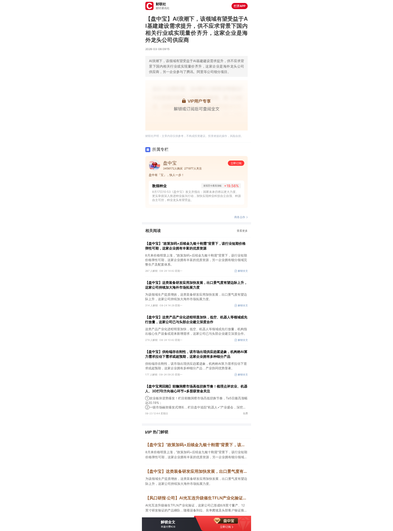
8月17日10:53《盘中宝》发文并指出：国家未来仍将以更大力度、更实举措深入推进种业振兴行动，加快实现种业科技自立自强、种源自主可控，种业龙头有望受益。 (196, 196)
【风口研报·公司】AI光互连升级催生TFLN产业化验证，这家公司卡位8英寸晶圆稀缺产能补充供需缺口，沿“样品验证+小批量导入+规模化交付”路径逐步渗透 (196, 498)
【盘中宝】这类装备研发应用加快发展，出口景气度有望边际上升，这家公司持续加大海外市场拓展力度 (196, 284)
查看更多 (242, 230)
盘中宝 (170, 163)
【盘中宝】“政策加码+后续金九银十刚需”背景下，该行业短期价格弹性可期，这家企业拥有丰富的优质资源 (195, 245)
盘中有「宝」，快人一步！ (166, 175)
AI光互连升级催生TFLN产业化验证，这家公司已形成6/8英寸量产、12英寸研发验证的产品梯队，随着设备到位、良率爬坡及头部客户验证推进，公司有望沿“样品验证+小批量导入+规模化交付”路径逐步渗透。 (195, 508)
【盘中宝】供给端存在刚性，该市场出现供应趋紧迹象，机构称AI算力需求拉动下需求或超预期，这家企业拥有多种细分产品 (196, 354)
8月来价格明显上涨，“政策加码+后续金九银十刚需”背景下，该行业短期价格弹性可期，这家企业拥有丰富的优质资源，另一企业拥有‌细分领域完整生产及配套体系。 (196, 455)
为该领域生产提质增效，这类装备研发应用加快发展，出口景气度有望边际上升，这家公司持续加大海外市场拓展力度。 (196, 481)
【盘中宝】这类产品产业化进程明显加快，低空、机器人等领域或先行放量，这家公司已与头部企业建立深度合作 (196, 319)
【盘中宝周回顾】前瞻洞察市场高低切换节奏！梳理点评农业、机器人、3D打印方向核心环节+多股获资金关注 (196, 388)
